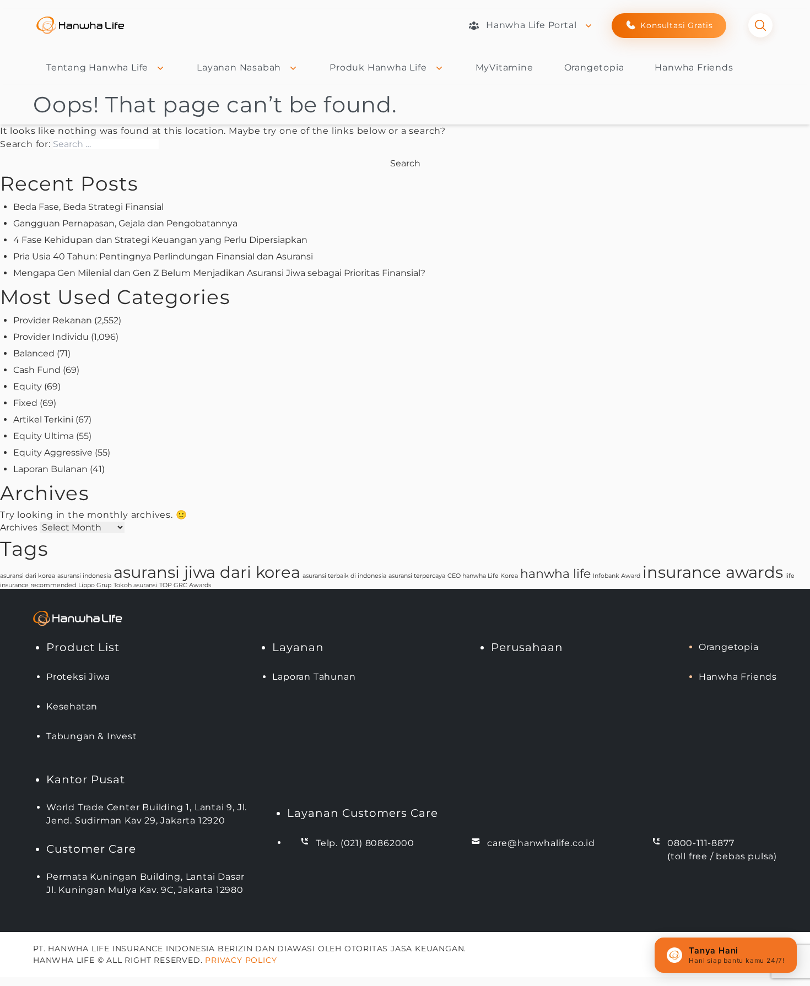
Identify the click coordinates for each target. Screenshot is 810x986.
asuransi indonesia (84, 575)
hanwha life (555, 573)
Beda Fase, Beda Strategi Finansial (88, 207)
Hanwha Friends (694, 67)
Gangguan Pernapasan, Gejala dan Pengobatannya (125, 223)
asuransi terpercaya (416, 575)
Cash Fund (37, 370)
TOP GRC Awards (185, 585)
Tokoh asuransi (135, 585)
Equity (27, 386)
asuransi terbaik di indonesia (344, 575)
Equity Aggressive (53, 452)
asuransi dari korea (27, 575)
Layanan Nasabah (239, 67)
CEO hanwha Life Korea (482, 575)
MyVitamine (504, 67)
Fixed (25, 403)
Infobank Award (616, 575)
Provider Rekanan (52, 320)
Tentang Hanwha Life (97, 67)
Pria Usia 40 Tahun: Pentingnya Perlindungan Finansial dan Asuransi (163, 256)
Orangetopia (594, 67)
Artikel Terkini (43, 419)
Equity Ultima (43, 436)
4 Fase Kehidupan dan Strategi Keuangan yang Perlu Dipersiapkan (160, 240)
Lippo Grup (94, 585)
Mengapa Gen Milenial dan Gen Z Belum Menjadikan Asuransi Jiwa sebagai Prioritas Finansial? (219, 273)
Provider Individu (51, 337)
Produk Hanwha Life (378, 67)
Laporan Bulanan (50, 469)
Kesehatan (72, 706)
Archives (18, 527)
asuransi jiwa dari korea (207, 572)
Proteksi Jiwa (78, 676)
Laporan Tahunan (313, 676)
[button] (726, 955)
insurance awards (712, 572)
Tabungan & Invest (91, 736)
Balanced (34, 353)
